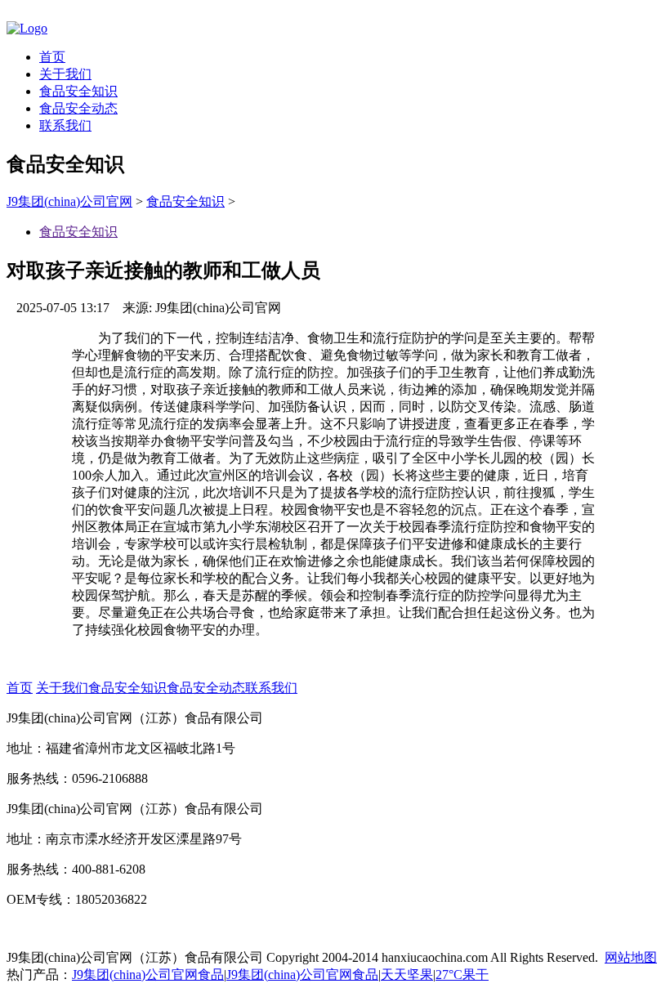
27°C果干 (462, 974)
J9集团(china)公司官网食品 (148, 974)
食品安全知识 (78, 91)
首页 (52, 57)
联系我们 (65, 125)
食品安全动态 (78, 108)
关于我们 (65, 74)
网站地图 (631, 957)
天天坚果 (407, 974)
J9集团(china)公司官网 (69, 201)
